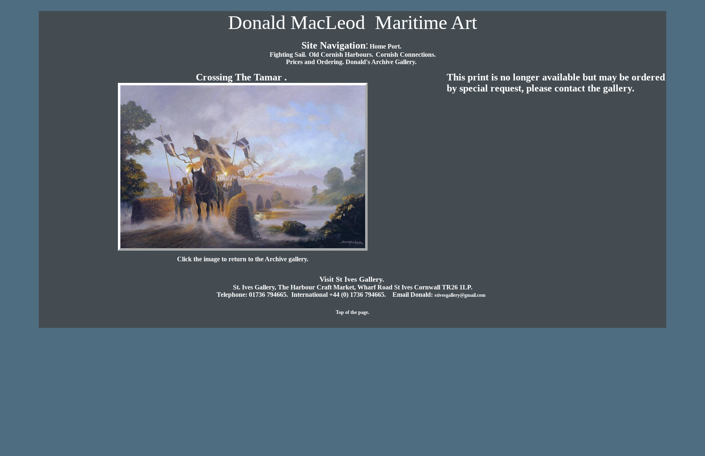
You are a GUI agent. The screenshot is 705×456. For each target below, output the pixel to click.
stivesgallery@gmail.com (461, 295)
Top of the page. (352, 312)
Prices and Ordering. (316, 61)
